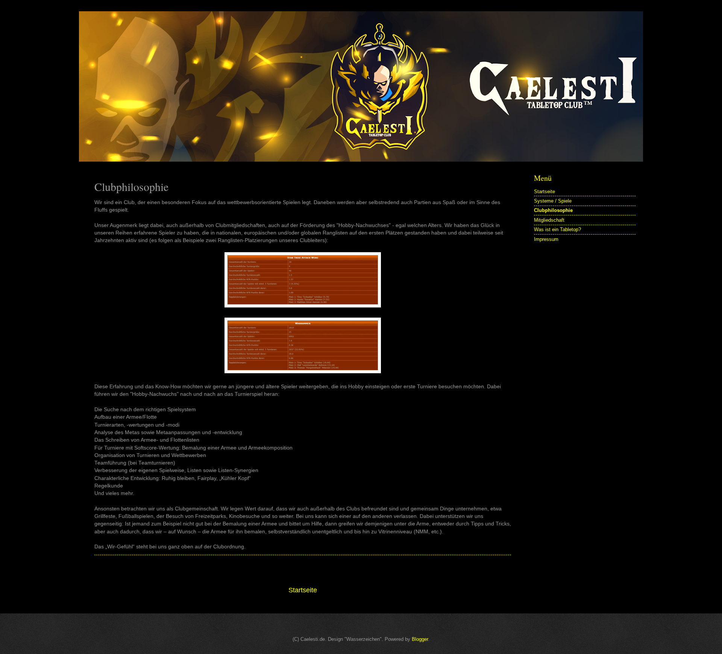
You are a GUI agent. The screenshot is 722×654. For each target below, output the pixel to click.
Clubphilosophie (553, 210)
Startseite (302, 590)
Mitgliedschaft (549, 220)
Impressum (546, 239)
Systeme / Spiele (553, 201)
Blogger (420, 639)
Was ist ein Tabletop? (557, 229)
